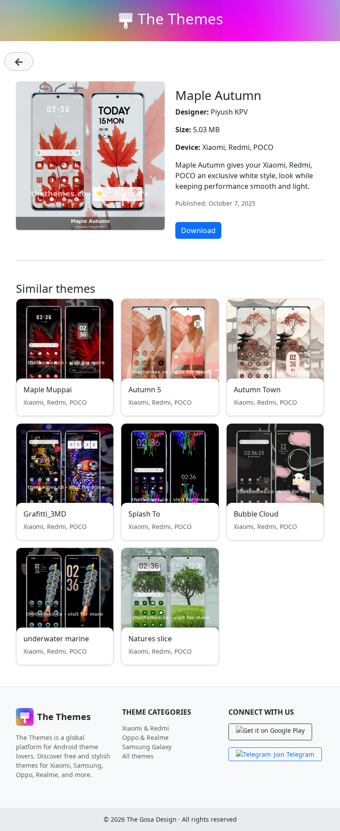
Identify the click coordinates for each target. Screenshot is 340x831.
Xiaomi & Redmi (145, 728)
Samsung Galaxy (146, 747)
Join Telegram (294, 754)
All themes (138, 756)
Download (198, 230)
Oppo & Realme (145, 737)
